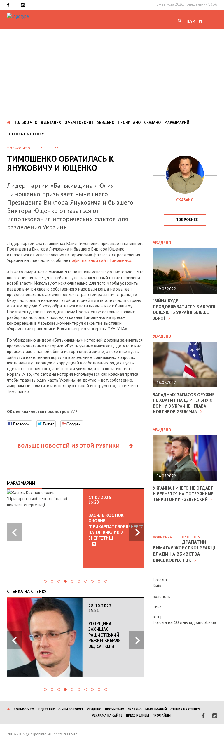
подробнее (187, 219)
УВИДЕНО (105, 122)
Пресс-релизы (137, 715)
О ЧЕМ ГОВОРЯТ (79, 122)
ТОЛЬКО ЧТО (25, 122)
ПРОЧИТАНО (129, 122)
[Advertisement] (112, 73)
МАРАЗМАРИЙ (176, 122)
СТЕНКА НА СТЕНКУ (26, 134)
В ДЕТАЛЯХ (51, 122)
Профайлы (162, 715)
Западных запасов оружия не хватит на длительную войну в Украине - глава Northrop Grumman (184, 403)
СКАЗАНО (152, 122)
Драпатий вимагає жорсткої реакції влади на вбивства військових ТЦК (185, 551)
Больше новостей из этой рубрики (69, 445)
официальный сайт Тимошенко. (101, 260)
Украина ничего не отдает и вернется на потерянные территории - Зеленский (183, 493)
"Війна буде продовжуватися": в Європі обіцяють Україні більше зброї (184, 309)
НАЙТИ (194, 21)
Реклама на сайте (107, 715)
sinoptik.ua (206, 622)
